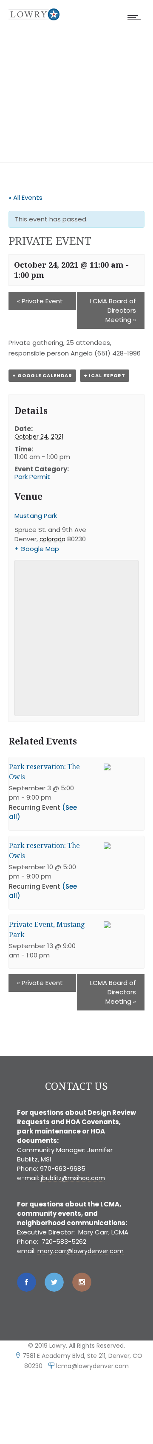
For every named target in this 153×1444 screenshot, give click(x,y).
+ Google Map (36, 548)
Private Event (40, 301)
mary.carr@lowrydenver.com (80, 1251)
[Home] (34, 18)
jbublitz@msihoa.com (73, 1178)
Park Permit (32, 476)
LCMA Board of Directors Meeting (113, 310)
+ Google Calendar (42, 375)
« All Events (25, 197)
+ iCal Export (104, 375)
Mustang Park (35, 515)
